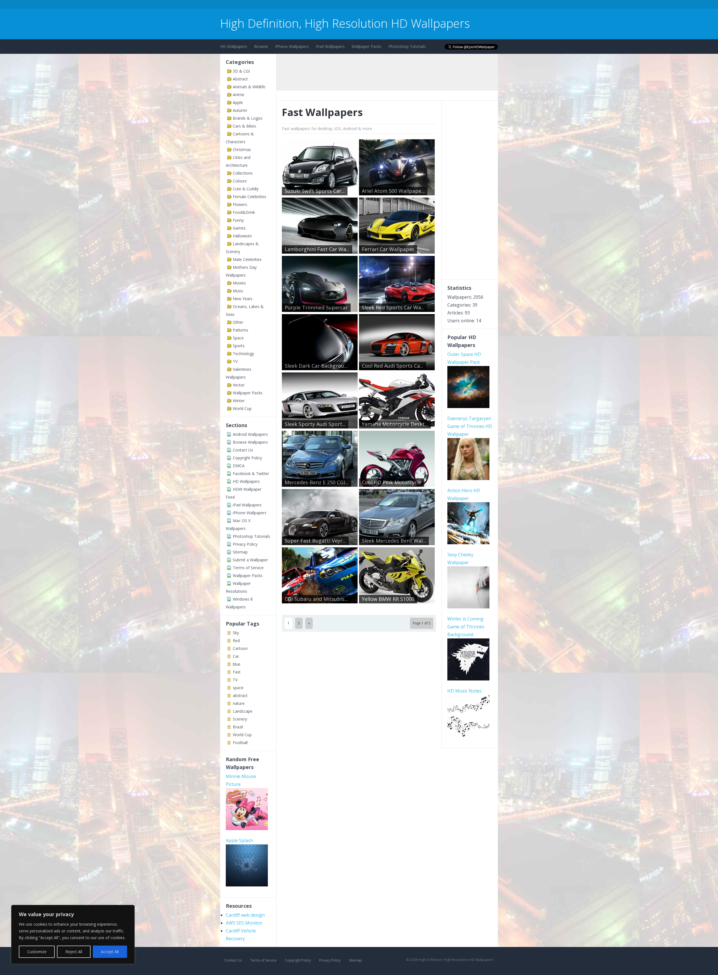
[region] (73, 934)
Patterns (240, 330)
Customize (37, 951)
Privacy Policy (245, 544)
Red (236, 640)
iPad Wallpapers (330, 46)
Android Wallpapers (250, 434)
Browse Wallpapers (250, 442)
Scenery (240, 719)
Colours (240, 181)
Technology (243, 353)
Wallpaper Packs (366, 46)
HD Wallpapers (233, 46)
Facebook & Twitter (251, 473)
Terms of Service (248, 567)
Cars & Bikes (244, 126)
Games (239, 228)
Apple (238, 102)
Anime (238, 94)
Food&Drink (244, 212)
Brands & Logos (248, 118)
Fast (237, 672)
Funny (238, 220)
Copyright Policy (247, 457)
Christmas (242, 149)
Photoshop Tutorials (407, 46)
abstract (240, 695)
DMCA (239, 465)
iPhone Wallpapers (292, 46)
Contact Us (243, 450)
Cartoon (240, 648)
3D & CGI (241, 71)
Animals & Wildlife (249, 86)
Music (238, 290)
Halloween (242, 235)
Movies (239, 283)
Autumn (240, 110)
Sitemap (240, 552)
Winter (239, 400)
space (238, 687)
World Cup (242, 408)
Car (236, 656)
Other (238, 322)
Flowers (240, 204)
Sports (239, 345)
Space (238, 338)
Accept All (110, 951)
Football (240, 742)
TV (235, 361)
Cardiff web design (245, 915)
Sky (236, 632)
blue (236, 664)
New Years (242, 298)
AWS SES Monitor (244, 923)
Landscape (242, 711)
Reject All (73, 951)
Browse (261, 46)
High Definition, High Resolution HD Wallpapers (345, 23)
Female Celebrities (249, 196)
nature (239, 703)
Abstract (240, 79)
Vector (239, 385)
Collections (243, 173)
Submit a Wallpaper (250, 559)
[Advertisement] (322, 5)
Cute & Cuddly (246, 188)
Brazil (238, 726)
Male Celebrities (247, 259)
